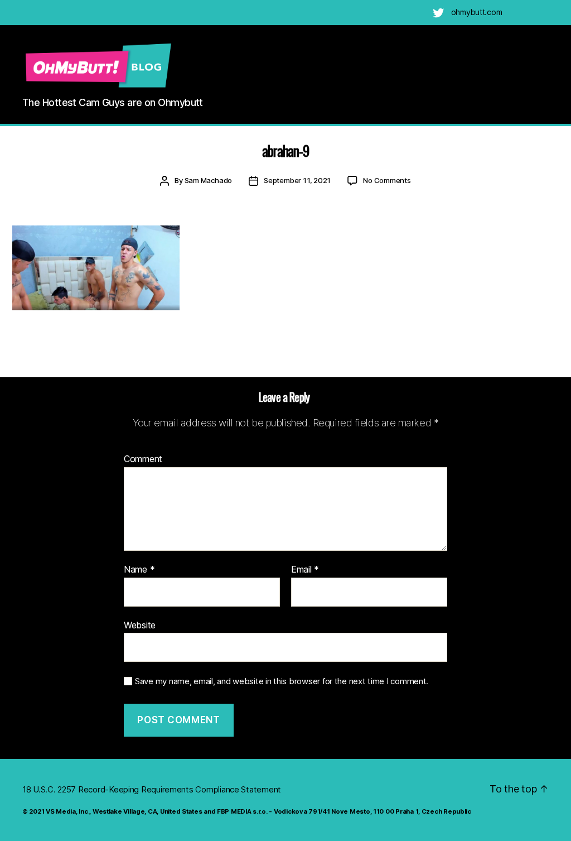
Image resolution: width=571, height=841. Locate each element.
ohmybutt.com (476, 12)
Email (305, 570)
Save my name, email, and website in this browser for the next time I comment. (281, 681)
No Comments (387, 180)
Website (140, 624)
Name (139, 570)
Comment (143, 459)
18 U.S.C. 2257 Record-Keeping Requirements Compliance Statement (151, 789)
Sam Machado (209, 180)
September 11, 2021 (297, 180)
